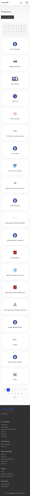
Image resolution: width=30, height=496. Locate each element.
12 (21, 393)
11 (18, 393)
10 (15, 393)
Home (4, 17)
